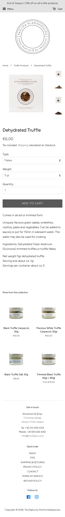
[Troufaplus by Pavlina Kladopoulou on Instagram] (36, 497)
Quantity (8, 184)
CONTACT (32, 471)
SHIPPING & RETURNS (33, 462)
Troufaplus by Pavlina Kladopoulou (42, 509)
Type (6, 154)
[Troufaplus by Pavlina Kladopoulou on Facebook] (29, 497)
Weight (7, 169)
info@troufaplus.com (32, 435)
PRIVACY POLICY (32, 466)
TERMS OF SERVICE (32, 476)
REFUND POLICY (33, 480)
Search (32, 453)
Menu (10, 8)
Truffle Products (21, 65)
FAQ (32, 457)
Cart (59, 8)
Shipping (23, 145)
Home (5, 65)
